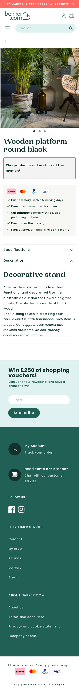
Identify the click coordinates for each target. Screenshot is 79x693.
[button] (5, 28)
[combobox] (45, 28)
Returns (14, 558)
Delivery (14, 568)
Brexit (13, 577)
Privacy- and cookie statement (34, 626)
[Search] (71, 28)
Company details (22, 636)
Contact (15, 539)
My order (15, 549)
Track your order (38, 452)
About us (15, 607)
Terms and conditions (26, 617)
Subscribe (24, 412)
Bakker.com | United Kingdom (49, 684)
